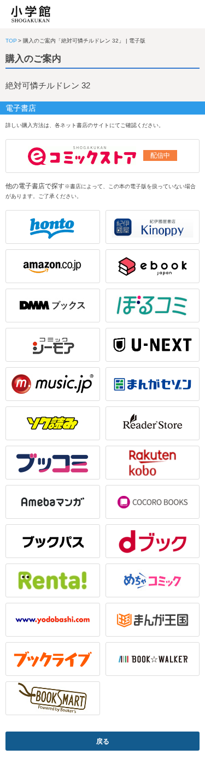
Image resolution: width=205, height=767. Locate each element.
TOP (11, 41)
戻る (102, 741)
